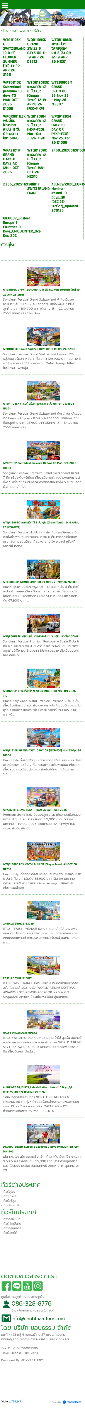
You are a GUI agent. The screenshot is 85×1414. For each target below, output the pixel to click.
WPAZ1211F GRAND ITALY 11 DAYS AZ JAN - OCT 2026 (35, 810)
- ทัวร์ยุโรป (8, 1191)
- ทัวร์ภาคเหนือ (10, 1219)
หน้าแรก (5, 31)
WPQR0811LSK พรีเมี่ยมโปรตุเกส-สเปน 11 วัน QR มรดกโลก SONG (40, 636)
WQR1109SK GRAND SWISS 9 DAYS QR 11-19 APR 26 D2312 (39, 349)
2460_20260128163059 (18, 923)
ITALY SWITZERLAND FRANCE (20, 1033)
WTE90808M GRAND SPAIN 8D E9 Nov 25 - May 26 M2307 (40, 582)
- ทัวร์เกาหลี (9, 1196)
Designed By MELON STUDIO (22, 1360)
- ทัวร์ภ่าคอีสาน (11, 1223)
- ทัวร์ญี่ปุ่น (8, 1201)
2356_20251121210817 (17, 978)
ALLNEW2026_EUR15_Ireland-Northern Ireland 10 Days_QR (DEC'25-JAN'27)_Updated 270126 (37, 1090)
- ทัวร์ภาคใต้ (9, 1233)
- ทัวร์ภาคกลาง (11, 1228)
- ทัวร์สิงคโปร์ (10, 1205)
